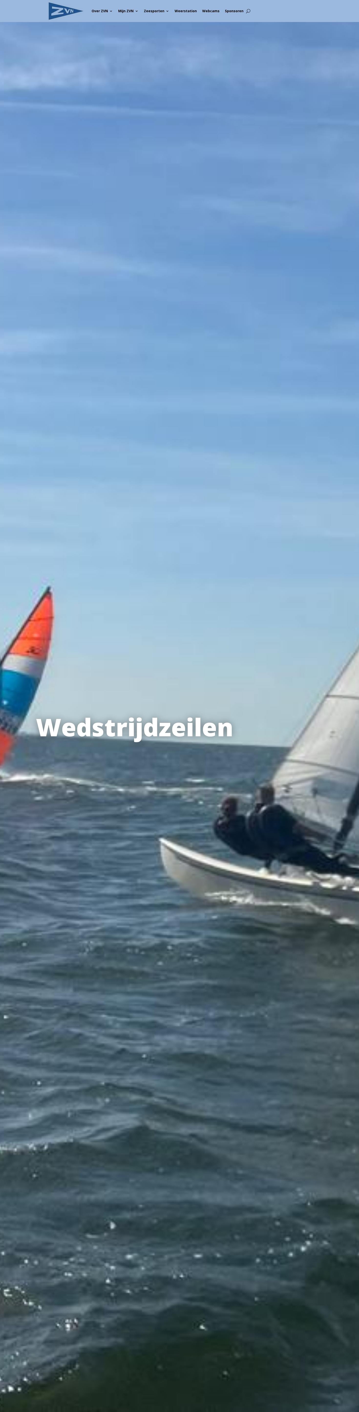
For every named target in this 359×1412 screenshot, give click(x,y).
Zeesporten (154, 11)
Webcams (211, 11)
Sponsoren (234, 11)
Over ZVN (100, 11)
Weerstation (186, 11)
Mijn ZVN (126, 11)
